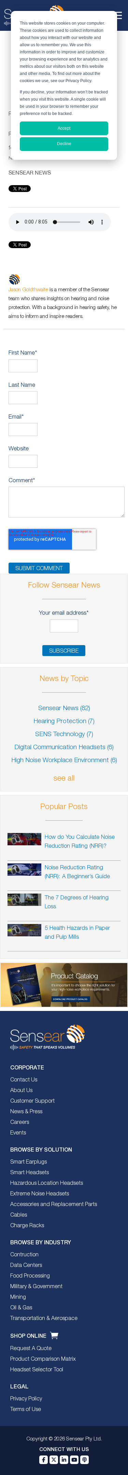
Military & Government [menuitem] (36, 1286)
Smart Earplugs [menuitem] (28, 1162)
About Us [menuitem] (21, 1090)
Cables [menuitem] (18, 1215)
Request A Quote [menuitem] (31, 1348)
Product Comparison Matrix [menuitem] (43, 1359)
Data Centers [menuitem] (26, 1265)
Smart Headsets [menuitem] (29, 1172)
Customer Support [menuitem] (32, 1101)
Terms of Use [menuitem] (25, 1409)
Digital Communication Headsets (64, 748)
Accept (64, 128)
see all (64, 778)
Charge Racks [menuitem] (27, 1225)
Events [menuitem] (18, 1133)
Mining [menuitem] (18, 1297)
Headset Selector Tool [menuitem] (36, 1370)
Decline (64, 143)
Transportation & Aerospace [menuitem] (43, 1318)
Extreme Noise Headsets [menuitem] (39, 1194)
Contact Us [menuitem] (23, 1080)
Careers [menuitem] (19, 1122)
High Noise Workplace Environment (64, 761)
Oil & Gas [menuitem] (21, 1308)
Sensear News (30, 172)
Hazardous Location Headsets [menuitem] (46, 1183)
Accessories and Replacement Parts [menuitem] (53, 1204)
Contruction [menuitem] (24, 1255)
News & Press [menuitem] (26, 1112)
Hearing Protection (64, 721)
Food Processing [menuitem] (30, 1276)
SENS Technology (64, 735)
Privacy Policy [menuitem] (26, 1399)
